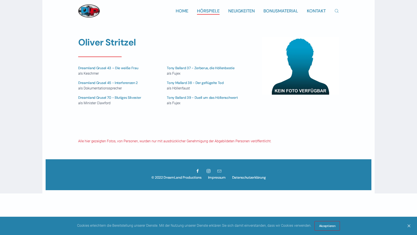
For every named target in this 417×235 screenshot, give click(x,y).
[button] (336, 11)
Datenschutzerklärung (249, 177)
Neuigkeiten (241, 11)
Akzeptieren (327, 226)
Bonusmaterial (280, 11)
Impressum (217, 177)
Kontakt (316, 11)
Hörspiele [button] (208, 11)
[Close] (408, 225)
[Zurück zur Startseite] (89, 11)
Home (182, 11)
